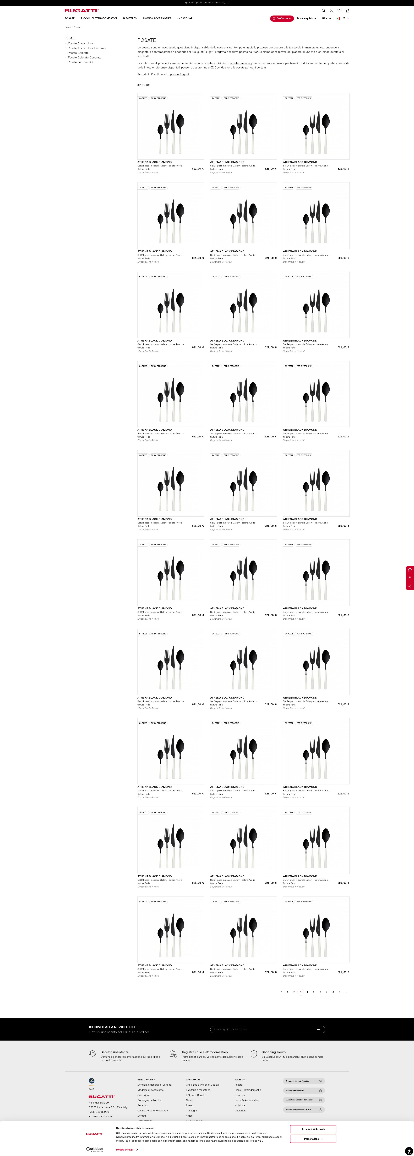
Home (68, 27)
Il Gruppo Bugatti (195, 1095)
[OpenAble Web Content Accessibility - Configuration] (409, 1151)
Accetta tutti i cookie (313, 1129)
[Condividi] (410, 586)
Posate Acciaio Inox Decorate (87, 48)
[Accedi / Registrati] (331, 10)
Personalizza (311, 1138)
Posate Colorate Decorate (84, 57)
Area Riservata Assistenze (298, 1109)
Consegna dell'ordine (149, 1100)
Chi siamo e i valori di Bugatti (202, 1084)
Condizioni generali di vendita (154, 1084)
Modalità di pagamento (150, 1090)
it (344, 18)
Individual (185, 18)
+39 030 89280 (100, 1112)
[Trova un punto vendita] (410, 578)
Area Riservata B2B (295, 1090)
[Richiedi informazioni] (410, 570)
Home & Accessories (157, 18)
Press (189, 1105)
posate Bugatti (179, 74)
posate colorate (240, 63)
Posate (70, 18)
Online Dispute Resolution (152, 1110)
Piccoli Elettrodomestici (99, 18)
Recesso (142, 1105)
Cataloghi (191, 1110)
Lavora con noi (194, 1121)
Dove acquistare (306, 18)
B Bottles (130, 18)
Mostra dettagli (124, 1149)
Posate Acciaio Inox (80, 43)
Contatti (142, 1115)
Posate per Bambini (80, 62)
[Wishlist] (339, 10)
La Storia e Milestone (198, 1090)
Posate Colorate (78, 53)
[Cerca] (323, 10)
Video (189, 1115)
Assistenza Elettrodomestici (299, 1100)
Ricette (326, 18)
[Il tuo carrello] (348, 10)
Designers (240, 1110)
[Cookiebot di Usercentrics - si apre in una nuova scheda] (95, 1149)
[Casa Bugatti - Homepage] (82, 11)
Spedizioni (143, 1095)
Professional (284, 18)
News (189, 1100)
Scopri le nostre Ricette (297, 1081)
